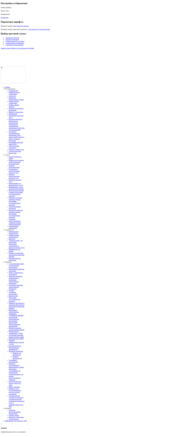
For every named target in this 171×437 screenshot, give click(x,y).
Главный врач (13, 91)
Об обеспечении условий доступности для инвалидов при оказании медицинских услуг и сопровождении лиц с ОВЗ (17, 401)
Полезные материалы (16, 351)
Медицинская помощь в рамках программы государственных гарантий (16, 193)
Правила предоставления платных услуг (14, 176)
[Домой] (3, 53)
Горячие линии (14, 415)
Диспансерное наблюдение (13, 227)
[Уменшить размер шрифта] (18, 53)
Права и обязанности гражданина (16, 273)
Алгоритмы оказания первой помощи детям (16, 336)
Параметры (4, 17)
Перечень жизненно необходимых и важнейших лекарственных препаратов (15, 279)
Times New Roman (22, 26)
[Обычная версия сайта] (13, 53)
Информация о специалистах (14, 232)
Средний (40, 29)
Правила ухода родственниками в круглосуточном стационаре (15, 391)
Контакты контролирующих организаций (15, 411)
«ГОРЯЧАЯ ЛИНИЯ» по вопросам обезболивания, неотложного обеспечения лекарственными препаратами (16, 321)
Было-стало (12, 153)
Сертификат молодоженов (13, 361)
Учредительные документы (14, 147)
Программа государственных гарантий (14, 299)
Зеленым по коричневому (14, 45)
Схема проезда (14, 419)
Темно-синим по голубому (14, 41)
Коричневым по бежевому (14, 43)
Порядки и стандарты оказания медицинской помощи (16, 254)
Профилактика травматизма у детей (16, 332)
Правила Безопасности (17, 357)
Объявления (13, 114)
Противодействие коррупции (15, 259)
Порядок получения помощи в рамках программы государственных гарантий (15, 201)
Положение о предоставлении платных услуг (14, 171)
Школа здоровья (14, 387)
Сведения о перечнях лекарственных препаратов (16, 287)
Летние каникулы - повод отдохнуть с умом (15, 383)
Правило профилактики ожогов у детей (16, 342)
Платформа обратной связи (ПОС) (16, 143)
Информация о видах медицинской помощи (16, 188)
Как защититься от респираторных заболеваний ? (15, 347)
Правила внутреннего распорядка (16, 109)
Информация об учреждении (14, 93)
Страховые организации (13, 293)
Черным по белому (12, 38)
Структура (12, 96)
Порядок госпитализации (14, 166)
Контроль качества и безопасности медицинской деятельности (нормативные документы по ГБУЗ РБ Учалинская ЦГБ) (16, 124)
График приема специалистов (14, 236)
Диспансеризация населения (15, 207)
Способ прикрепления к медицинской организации (16, 265)
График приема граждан (14, 106)
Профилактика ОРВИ (16, 339)
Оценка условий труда (16, 149)
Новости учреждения (16, 112)
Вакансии (12, 239)
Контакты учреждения (16, 417)
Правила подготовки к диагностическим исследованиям (16, 162)
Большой (47, 29)
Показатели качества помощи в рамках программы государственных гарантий (16, 213)
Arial (14, 26)
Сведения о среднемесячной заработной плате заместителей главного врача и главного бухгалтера (16, 136)
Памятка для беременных (17, 354)
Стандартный (32, 29)
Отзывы (11, 290)
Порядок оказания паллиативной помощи (16, 329)
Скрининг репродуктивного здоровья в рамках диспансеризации (15, 221)
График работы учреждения (14, 102)
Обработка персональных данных (16, 98)
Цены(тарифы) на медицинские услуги (16, 184)
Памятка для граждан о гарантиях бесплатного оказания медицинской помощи (16, 305)
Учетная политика (15, 151)
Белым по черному (12, 39)
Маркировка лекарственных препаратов (14, 312)
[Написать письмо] (8, 53)
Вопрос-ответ (13, 296)
